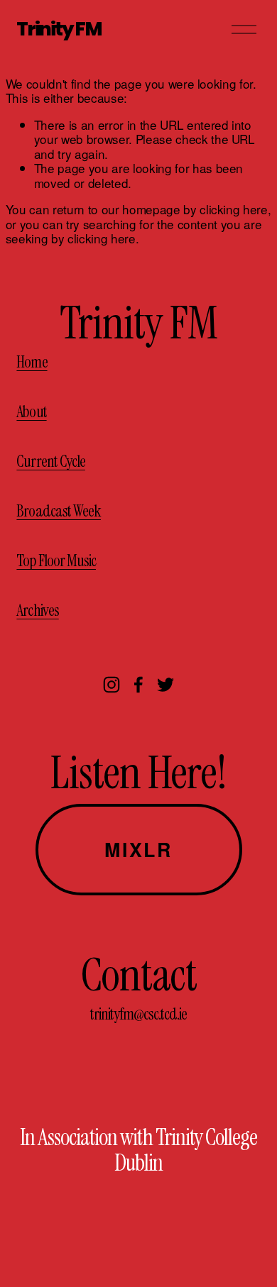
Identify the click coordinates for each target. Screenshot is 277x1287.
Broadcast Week (58, 511)
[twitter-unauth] (165, 684)
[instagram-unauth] (111, 684)
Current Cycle (50, 462)
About (31, 412)
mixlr (138, 849)
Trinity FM (58, 29)
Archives (37, 611)
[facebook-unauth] (138, 684)
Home (31, 362)
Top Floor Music (56, 561)
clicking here (234, 209)
